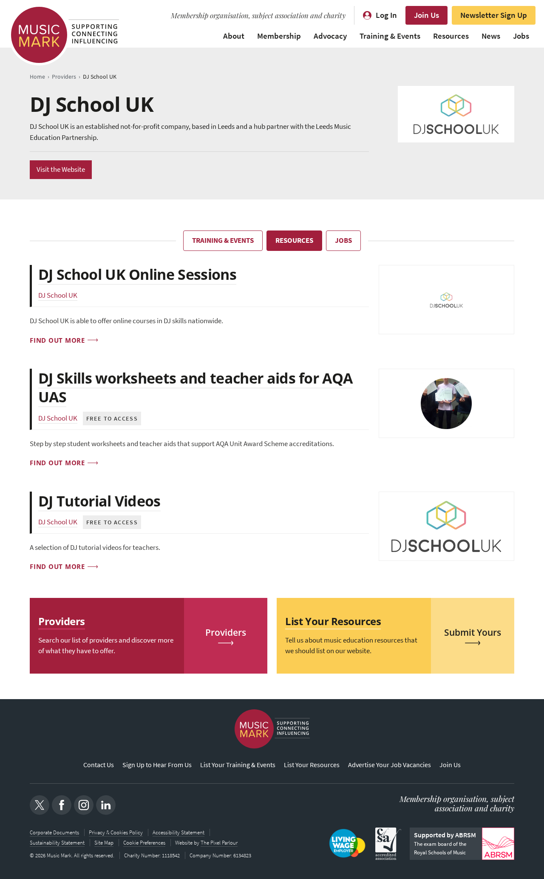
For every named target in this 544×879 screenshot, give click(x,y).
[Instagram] (84, 805)
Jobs (521, 36)
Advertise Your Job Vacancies (389, 764)
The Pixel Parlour (219, 842)
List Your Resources (312, 764)
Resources (451, 36)
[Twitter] (39, 805)
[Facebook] (61, 805)
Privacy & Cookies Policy (116, 832)
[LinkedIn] (106, 805)
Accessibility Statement (178, 832)
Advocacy (330, 36)
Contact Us (98, 764)
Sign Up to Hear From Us (157, 764)
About (233, 36)
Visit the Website (61, 169)
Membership (279, 36)
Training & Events (390, 36)
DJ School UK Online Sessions (137, 274)
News (491, 36)
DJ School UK (57, 295)
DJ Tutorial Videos (99, 501)
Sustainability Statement (57, 842)
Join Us (426, 15)
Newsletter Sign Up (493, 15)
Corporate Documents (54, 832)
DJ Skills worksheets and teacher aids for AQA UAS (195, 387)
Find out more (57, 340)
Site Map (103, 842)
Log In (386, 15)
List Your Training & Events (237, 764)
